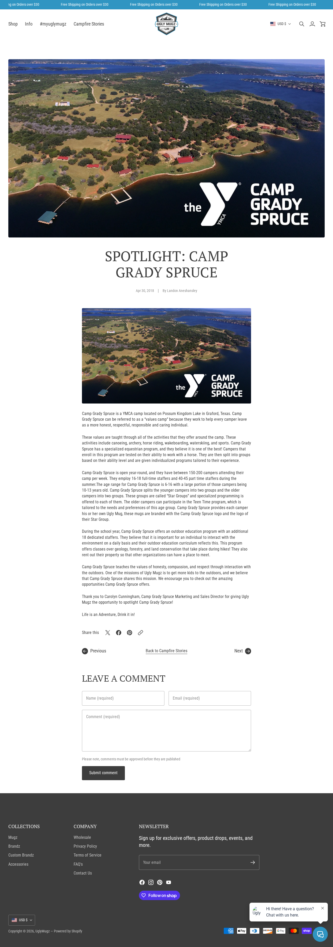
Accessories (18, 864)
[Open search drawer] (302, 24)
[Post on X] (107, 632)
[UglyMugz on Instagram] (151, 882)
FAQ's (78, 864)
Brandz (14, 846)
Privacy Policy (85, 846)
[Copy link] (140, 632)
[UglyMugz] (166, 24)
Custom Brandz (21, 855)
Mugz (12, 837)
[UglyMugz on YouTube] (168, 882)
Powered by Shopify (68, 931)
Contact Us (83, 873)
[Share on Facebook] (118, 632)
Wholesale (82, 837)
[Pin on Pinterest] (129, 632)
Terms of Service (87, 855)
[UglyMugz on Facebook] (142, 882)
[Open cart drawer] (322, 24)
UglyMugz (42, 931)
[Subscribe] (252, 862)
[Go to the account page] (312, 24)
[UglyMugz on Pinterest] (160, 882)
